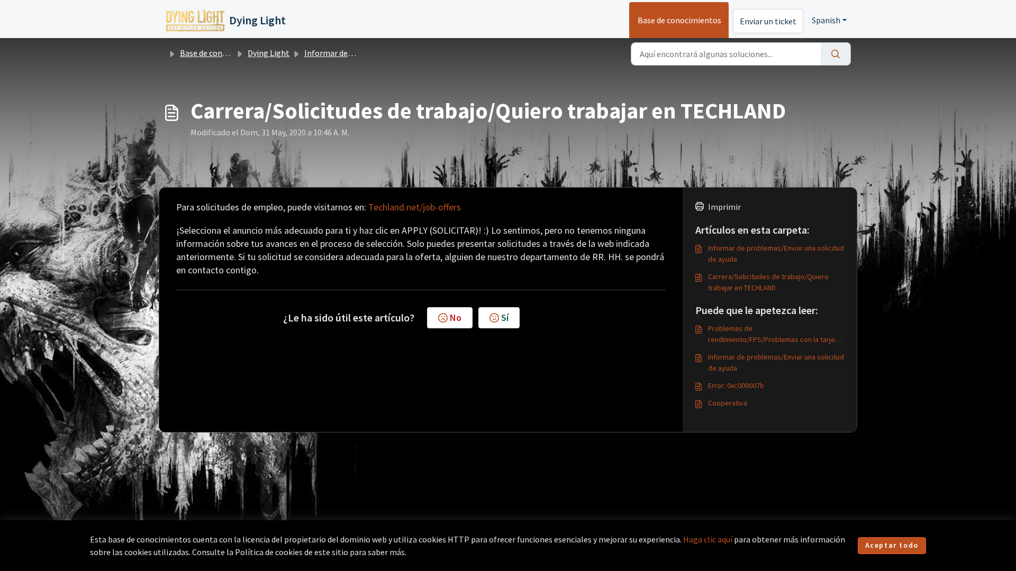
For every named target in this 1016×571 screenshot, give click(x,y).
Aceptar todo (892, 545)
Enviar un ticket (768, 21)
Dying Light (268, 53)
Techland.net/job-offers (414, 207)
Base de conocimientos (679, 20)
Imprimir (724, 206)
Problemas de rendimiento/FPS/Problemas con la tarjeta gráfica (774, 334)
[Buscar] (836, 54)
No (455, 317)
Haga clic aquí (707, 539)
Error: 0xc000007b (736, 385)
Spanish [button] (826, 20)
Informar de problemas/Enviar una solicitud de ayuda (776, 253)
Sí (505, 317)
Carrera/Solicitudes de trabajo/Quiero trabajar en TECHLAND (768, 282)
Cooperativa (727, 403)
